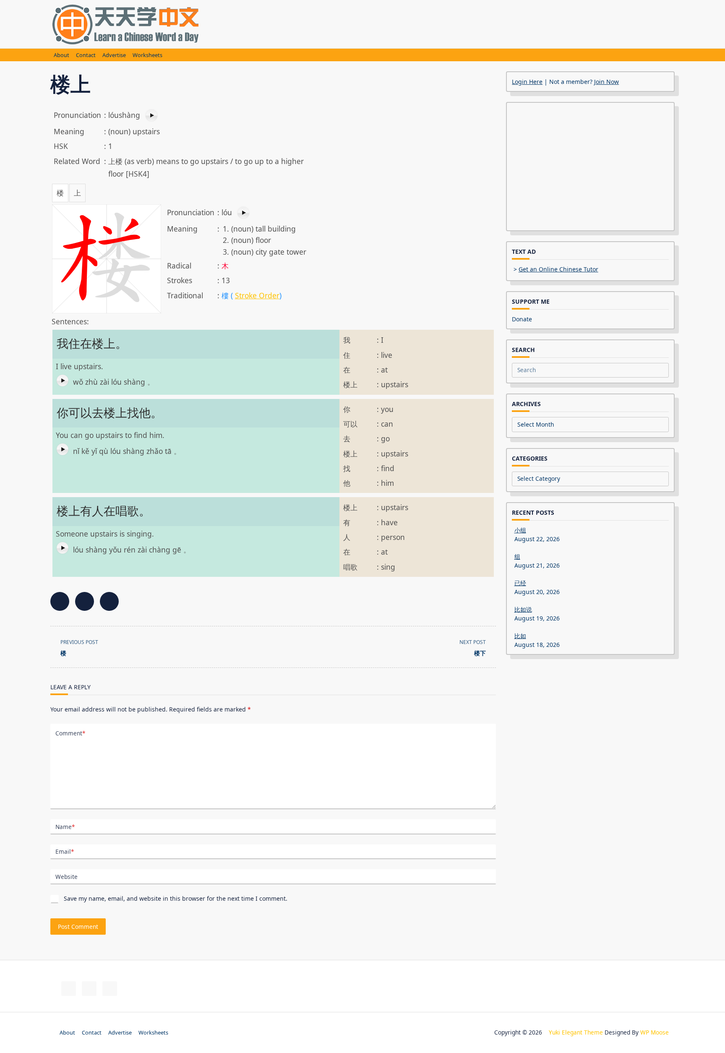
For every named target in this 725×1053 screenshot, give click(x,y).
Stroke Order (257, 295)
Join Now (606, 82)
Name (65, 827)
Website (66, 877)
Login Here (527, 82)
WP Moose (654, 1032)
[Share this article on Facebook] (59, 601)
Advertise (114, 55)
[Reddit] (109, 988)
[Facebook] (68, 988)
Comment (70, 733)
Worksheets (147, 55)
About (61, 55)
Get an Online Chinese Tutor (558, 269)
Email (64, 851)
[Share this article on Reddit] (109, 601)
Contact (86, 55)
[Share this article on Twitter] (84, 601)
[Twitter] (89, 988)
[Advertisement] (411, 23)
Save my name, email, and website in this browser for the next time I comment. (175, 898)
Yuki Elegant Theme (576, 1032)
